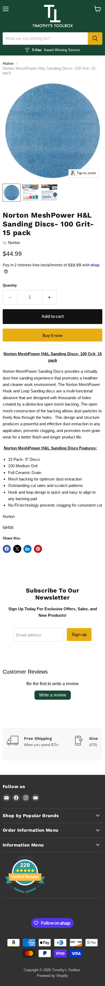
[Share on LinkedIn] (27, 549)
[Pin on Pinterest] (38, 549)
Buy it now (52, 335)
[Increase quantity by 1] (49, 297)
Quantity (10, 285)
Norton (14, 242)
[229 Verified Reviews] (25, 895)
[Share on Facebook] (7, 549)
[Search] (95, 38)
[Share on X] (17, 549)
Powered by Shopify (52, 976)
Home (8, 63)
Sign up (79, 634)
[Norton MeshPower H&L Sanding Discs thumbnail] (11, 192)
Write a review (52, 695)
